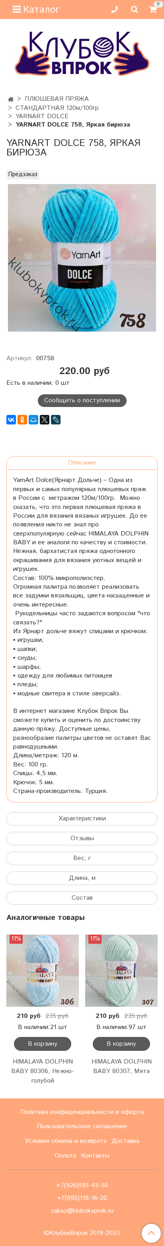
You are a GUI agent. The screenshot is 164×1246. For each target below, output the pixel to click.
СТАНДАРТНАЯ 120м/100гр (57, 108)
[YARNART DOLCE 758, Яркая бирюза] (82, 258)
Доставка (125, 1141)
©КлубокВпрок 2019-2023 (82, 1233)
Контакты (95, 1155)
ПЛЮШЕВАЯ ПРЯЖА (57, 99)
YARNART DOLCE (42, 116)
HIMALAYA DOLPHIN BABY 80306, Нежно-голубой (42, 1071)
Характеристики (82, 818)
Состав (82, 897)
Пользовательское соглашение (82, 1126)
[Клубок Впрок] (82, 54)
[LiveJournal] (56, 419)
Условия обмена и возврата (66, 1141)
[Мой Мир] (33, 419)
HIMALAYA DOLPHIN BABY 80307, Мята (122, 1066)
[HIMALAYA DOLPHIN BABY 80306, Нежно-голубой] (42, 971)
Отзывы (82, 838)
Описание (82, 462)
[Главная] (11, 99)
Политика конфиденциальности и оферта (82, 1112)
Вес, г (82, 858)
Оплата (65, 1155)
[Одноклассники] (22, 419)
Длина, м (82, 878)
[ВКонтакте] (11, 419)
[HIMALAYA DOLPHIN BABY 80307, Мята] (121, 971)
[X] (44, 419)
